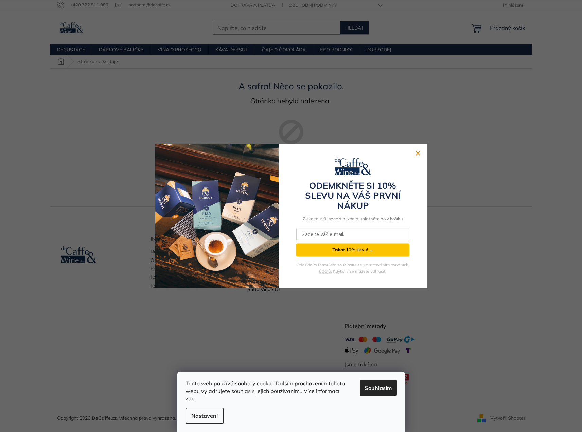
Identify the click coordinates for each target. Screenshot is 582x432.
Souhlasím (378, 387)
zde (190, 398)
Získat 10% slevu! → (352, 250)
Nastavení (204, 415)
